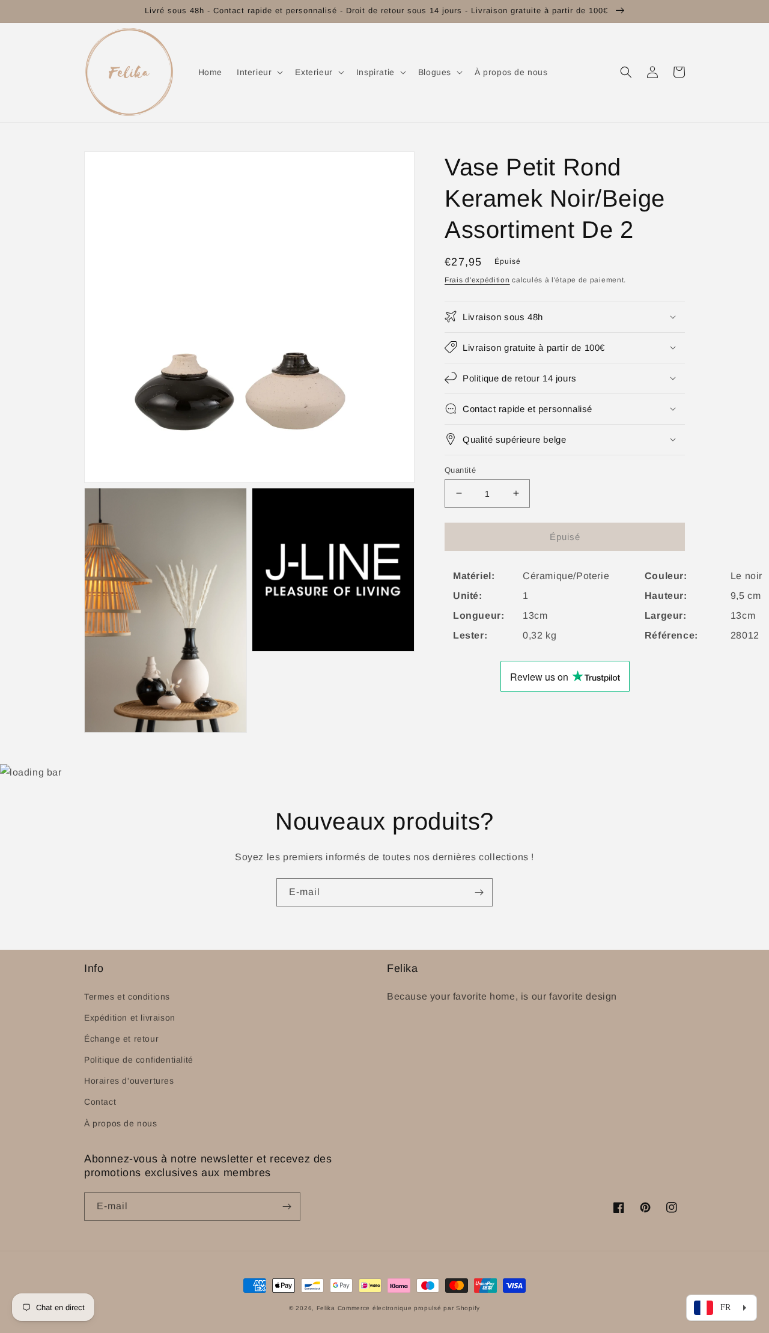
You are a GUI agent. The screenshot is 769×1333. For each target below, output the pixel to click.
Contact (100, 1102)
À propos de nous (120, 1123)
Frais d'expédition (477, 280)
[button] (258, 72)
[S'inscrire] (479, 892)
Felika (326, 1308)
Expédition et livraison (129, 1017)
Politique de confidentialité (138, 1059)
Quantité (460, 469)
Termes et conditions (127, 996)
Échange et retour (121, 1038)
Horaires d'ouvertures (129, 1081)
